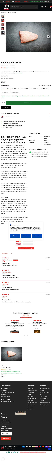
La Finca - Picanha (6, 367)
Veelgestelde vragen (45, 402)
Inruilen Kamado (44, 396)
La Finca (6, 65)
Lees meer (8, 1)
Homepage (3, 12)
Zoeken (36, 7)
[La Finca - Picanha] (11, 354)
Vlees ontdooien (44, 398)
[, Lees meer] (42, 6)
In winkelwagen (28, 102)
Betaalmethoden (31, 392)
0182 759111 (48, 1)
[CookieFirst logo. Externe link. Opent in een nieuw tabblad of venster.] (10, 224)
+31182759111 (6, 399)
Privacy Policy (30, 409)
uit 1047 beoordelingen (26, 317)
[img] (5, 257)
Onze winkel (48, 85)
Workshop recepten (44, 404)
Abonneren (6, 438)
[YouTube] (4, 417)
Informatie (43, 385)
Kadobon (42, 400)
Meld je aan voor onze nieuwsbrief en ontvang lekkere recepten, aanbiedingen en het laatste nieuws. (6, 425)
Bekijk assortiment (2, 6)
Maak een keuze (26, 85)
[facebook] (6, 417)
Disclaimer (30, 400)
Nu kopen (6, 107)
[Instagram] (2, 417)
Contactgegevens (31, 398)
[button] (48, 36)
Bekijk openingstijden (6, 396)
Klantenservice (31, 385)
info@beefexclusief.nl (8, 401)
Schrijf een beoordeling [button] (26, 248)
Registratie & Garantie (32, 402)
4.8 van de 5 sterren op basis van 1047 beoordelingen (33, 452)
